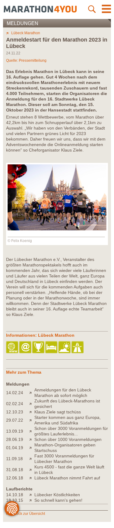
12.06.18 (14, 477)
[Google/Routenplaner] (78, 347)
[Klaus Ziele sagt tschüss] (31, 411)
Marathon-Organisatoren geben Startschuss (64, 447)
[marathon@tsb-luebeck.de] (25, 347)
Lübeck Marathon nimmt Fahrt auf (67, 477)
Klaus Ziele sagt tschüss (57, 411)
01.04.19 (14, 447)
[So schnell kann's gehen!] (31, 500)
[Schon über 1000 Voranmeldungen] (31, 439)
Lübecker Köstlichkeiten (57, 494)
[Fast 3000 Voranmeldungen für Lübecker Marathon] (31, 458)
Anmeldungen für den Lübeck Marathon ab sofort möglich (62, 392)
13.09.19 (14, 431)
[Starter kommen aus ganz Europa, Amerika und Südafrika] (31, 420)
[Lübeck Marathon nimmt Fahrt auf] (31, 477)
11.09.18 (14, 458)
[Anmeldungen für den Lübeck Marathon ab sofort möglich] (31, 392)
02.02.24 (14, 403)
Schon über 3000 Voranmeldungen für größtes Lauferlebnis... (71, 431)
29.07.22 (14, 420)
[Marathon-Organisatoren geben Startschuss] (31, 447)
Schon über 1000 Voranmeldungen (68, 439)
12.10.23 (14, 411)
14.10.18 (14, 494)
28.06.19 (14, 439)
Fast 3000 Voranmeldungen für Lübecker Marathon (64, 458)
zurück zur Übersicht (28, 514)
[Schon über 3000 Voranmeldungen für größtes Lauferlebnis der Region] (31, 431)
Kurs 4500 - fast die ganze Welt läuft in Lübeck (69, 469)
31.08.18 (14, 469)
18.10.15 (14, 500)
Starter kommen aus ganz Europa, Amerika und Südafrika (67, 420)
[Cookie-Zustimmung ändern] (12, 508)
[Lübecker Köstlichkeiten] (31, 494)
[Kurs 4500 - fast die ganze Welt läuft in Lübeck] (31, 469)
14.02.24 (14, 392)
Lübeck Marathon (25, 33)
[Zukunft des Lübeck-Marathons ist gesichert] (31, 403)
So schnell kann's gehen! (58, 500)
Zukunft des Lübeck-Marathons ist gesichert (67, 403)
